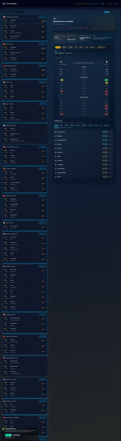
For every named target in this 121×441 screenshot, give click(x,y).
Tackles (91, 125)
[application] (104, 3)
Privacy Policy (8, 437)
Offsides (106, 125)
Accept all (8, 435)
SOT (76, 47)
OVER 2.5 (69, 127)
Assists (72, 125)
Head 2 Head (69, 53)
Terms (13, 437)
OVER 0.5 (57, 127)
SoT (61, 125)
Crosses (84, 125)
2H (64, 50)
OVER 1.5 (63, 127)
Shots (81, 47)
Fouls (96, 125)
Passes (78, 125)
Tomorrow (115, 12)
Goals (58, 47)
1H (60, 50)
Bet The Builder (9, 3)
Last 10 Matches (59, 53)
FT (55, 50)
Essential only (16, 435)
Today (107, 12)
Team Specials (101, 47)
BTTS (87, 47)
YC (101, 125)
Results (93, 47)
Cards (71, 47)
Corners (64, 47)
